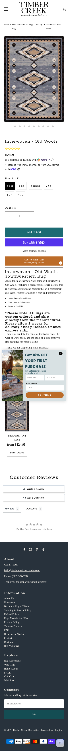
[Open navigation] (6, 8)
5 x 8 (21, 185)
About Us (9, 598)
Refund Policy (11, 614)
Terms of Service (13, 626)
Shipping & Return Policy (17, 610)
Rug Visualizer (11, 646)
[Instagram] (30, 549)
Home (6, 24)
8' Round (35, 185)
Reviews (8, 642)
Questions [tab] (31, 508)
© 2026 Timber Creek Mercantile (21, 730)
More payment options (34, 251)
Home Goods (11, 668)
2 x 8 (48, 185)
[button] (34, 160)
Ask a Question (35, 497)
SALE (7, 672)
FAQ (6, 630)
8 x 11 (10, 185)
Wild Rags (9, 664)
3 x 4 (20, 195)
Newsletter (9, 602)
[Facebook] (24, 549)
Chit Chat (9, 676)
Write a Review (35, 489)
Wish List (9, 680)
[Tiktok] (43, 549)
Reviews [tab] (9, 508)
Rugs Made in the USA (16, 618)
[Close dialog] (60, 353)
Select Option (17, 452)
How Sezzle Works (14, 634)
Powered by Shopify (51, 730)
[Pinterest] (37, 549)
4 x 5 (9, 195)
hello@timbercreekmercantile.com (22, 570)
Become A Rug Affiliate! (17, 606)
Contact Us (9, 638)
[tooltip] (60, 263)
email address (31, 383)
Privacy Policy (11, 622)
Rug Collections (12, 660)
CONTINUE (44, 395)
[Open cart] (64, 9)
